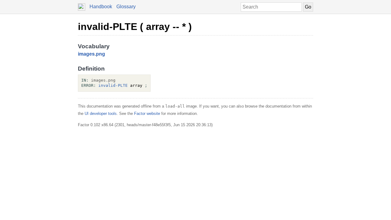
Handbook (101, 6)
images (86, 54)
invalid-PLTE (113, 85)
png (100, 54)
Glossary (126, 6)
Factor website (147, 113)
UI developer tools (101, 113)
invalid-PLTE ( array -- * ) (135, 26)
